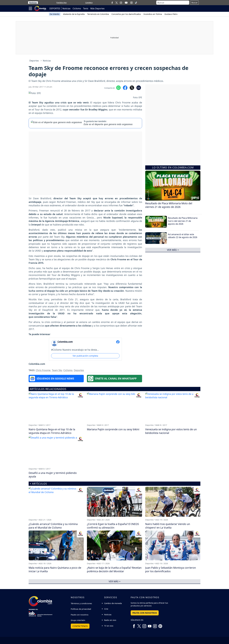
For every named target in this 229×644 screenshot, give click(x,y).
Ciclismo (77, 8)
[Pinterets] (160, 625)
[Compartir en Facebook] (125, 87)
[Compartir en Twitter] (132, 87)
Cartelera (89, 2)
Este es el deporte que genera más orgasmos (108, 124)
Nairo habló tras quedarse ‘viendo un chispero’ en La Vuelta (167, 525)
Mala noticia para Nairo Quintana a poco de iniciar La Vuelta (55, 569)
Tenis (85, 8)
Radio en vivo (110, 620)
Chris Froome (43, 370)
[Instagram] (121, 2)
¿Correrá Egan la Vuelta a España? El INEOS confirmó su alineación (113, 525)
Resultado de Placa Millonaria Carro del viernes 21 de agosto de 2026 (182, 220)
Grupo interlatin (78, 620)
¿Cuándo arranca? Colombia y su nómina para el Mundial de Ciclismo (53, 525)
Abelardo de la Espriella (74, 14)
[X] (116, 2)
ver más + (173, 249)
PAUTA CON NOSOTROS (144, 612)
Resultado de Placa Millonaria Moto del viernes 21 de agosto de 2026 (168, 205)
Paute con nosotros (79, 614)
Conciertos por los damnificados (126, 14)
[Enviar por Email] (138, 87)
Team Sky (57, 370)
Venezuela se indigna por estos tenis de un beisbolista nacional (171, 431)
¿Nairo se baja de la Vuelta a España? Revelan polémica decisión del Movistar (114, 569)
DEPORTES (54, 8)
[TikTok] (136, 2)
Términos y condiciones (81, 603)
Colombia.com (65, 341)
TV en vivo (108, 626)
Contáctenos (80, 626)
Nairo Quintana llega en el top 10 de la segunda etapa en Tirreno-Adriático (52, 431)
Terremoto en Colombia (98, 14)
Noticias (33, 2)
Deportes (34, 60)
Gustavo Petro (170, 14)
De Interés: (55, 14)
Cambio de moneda (113, 603)
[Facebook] (112, 2)
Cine (106, 609)
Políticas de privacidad (81, 609)
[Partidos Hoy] (131, 2)
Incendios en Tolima (153, 14)
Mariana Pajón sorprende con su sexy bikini (113, 429)
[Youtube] (126, 2)
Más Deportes (97, 8)
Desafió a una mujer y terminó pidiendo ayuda (53, 474)
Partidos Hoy (61, 2)
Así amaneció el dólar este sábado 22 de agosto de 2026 (182, 236)
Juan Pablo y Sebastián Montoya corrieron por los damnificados (170, 569)
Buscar (194, 2)
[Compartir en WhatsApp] (118, 87)
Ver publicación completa (85, 355)
